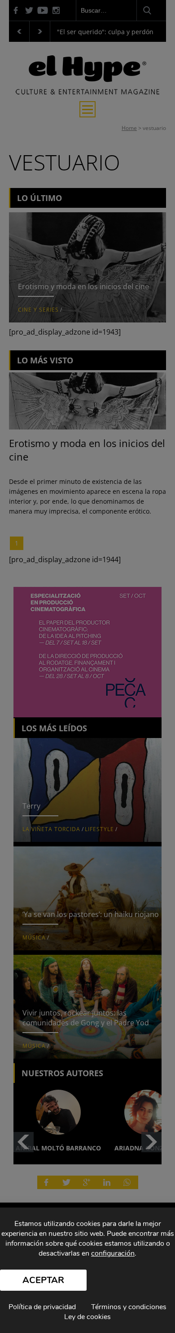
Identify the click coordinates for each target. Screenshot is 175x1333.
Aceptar (43, 1280)
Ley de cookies (87, 1317)
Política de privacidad (42, 1307)
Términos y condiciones (128, 1307)
